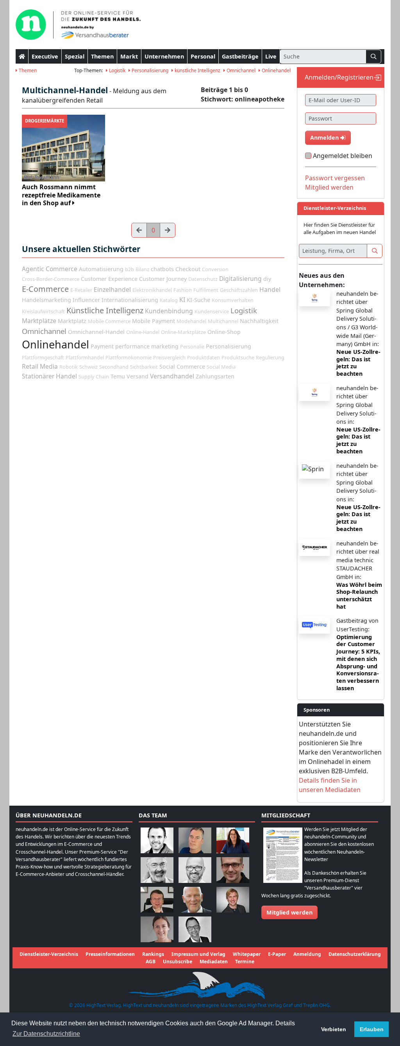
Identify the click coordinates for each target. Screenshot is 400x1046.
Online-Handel (142, 332)
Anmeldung (307, 954)
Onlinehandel (276, 70)
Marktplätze (39, 320)
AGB (150, 961)
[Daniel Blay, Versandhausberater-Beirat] (195, 839)
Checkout (187, 269)
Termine (244, 961)
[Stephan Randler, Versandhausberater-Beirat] (232, 899)
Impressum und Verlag (198, 954)
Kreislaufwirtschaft (43, 311)
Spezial (74, 56)
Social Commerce (182, 366)
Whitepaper (247, 954)
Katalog (169, 300)
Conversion (215, 269)
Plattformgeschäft (43, 357)
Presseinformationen (110, 954)
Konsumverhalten (233, 300)
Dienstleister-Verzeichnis (49, 954)
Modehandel (191, 321)
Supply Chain (94, 376)
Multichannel (223, 321)
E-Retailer (81, 289)
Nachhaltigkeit (259, 321)
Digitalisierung (240, 278)
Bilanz (142, 269)
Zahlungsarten (215, 376)
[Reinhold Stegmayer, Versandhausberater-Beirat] (195, 928)
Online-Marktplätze (183, 332)
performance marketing (147, 346)
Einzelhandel (112, 289)
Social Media (221, 366)
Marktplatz (72, 321)
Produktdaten (203, 357)
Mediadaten (214, 961)
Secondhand (114, 366)
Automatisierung (101, 269)
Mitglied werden (329, 187)
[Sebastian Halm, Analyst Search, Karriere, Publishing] (232, 869)
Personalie (192, 346)
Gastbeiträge (240, 56)
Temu (118, 376)
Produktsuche (237, 357)
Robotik (68, 366)
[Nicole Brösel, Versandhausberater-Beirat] (232, 839)
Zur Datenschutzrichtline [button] (46, 1033)
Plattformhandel (85, 357)
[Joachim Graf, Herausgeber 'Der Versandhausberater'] (157, 869)
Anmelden (325, 137)
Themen (102, 56)
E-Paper (277, 954)
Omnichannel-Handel (96, 332)
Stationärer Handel (49, 376)
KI (182, 299)
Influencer (86, 300)
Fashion (182, 289)
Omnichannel (240, 70)
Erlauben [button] (372, 1029)
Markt (129, 56)
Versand (137, 376)
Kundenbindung (169, 311)
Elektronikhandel (152, 289)
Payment (102, 346)
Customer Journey (163, 278)
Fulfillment (205, 289)
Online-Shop (224, 332)
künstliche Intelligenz (196, 70)
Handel (269, 289)
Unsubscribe (177, 961)
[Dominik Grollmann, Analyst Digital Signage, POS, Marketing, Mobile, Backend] (195, 869)
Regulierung (270, 357)
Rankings (153, 954)
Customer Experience (109, 278)
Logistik (116, 70)
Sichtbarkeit (144, 366)
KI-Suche (198, 300)
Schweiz (88, 366)
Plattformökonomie (128, 357)
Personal (203, 56)
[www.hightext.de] (200, 984)
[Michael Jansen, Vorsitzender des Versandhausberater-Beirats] (195, 899)
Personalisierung (149, 70)
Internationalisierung (130, 300)
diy (267, 278)
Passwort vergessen (335, 178)
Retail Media (40, 366)
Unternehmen (164, 56)
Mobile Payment (153, 321)
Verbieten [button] (333, 1029)
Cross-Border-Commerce (50, 278)
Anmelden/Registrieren (339, 77)
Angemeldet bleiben (342, 155)
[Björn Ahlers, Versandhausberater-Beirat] (157, 839)
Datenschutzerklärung (355, 954)
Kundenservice (212, 311)
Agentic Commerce (49, 269)
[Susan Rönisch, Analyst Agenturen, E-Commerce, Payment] (157, 928)
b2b (129, 269)
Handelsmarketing (46, 300)
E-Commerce (45, 289)
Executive (45, 56)
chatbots (162, 269)
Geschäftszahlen (239, 289)
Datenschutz (203, 278)
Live (271, 56)
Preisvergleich (169, 357)
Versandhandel (172, 376)
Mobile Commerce (109, 321)
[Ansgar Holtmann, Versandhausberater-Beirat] (157, 899)
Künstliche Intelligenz (104, 310)
